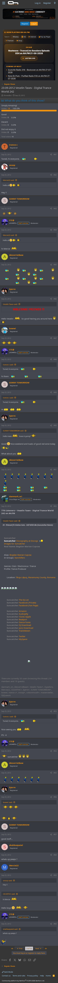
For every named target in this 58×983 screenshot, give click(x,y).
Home (48, 975)
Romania (51, 577)
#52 (55, 506)
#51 (55, 469)
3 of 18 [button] (29, 948)
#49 (55, 392)
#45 (55, 265)
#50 (55, 425)
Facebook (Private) (21, 602)
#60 (55, 924)
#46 (55, 299)
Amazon (17, 611)
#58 (55, 855)
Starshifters (19, 557)
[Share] (51, 154)
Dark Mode (8, 972)
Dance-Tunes (19, 622)
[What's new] (54, 3)
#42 (55, 175)
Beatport (17, 619)
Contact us (6, 975)
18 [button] (6, 108)
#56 (55, 797)
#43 (55, 208)
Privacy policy (32, 975)
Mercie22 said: (8, 180)
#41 (55, 154)
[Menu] (4, 3)
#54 (55, 751)
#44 (55, 230)
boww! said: (7, 802)
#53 (55, 711)
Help (42, 975)
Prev (20, 948)
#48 (55, 359)
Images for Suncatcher (14, 543)
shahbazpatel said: (10, 929)
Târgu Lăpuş (21, 577)
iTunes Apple (19, 616)
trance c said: (8, 364)
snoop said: (7, 880)
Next (37, 948)
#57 (55, 834)
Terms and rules (19, 975)
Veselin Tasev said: (10, 304)
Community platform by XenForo (23, 981)
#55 (55, 773)
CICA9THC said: (9, 894)
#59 (55, 875)
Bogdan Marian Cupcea (20, 554)
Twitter (16, 636)
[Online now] (6, 501)
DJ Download (19, 625)
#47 (55, 338)
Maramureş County (37, 577)
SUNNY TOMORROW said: (13, 431)
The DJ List (18, 599)
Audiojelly (17, 613)
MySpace (17, 639)
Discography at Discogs (27, 540)
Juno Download (20, 628)
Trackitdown (18, 630)
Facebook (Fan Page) (22, 605)
